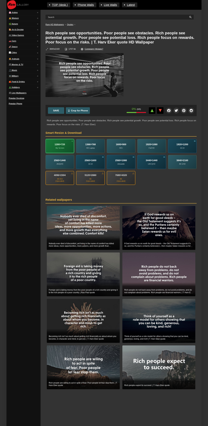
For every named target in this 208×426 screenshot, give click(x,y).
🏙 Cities (13, 52)
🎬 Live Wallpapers (17, 93)
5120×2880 (90, 175)
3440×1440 (151, 160)
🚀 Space (13, 47)
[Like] (152, 110)
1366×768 (90, 144)
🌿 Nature (13, 24)
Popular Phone (15, 104)
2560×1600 (90, 160)
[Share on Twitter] (176, 110)
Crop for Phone (79, 110)
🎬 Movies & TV (16, 64)
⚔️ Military (14, 76)
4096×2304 (60, 175)
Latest (131, 5)
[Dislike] (160, 110)
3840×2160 (182, 160)
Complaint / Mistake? (94, 49)
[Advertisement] (162, 76)
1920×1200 (182, 144)
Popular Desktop (16, 98)
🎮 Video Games (16, 35)
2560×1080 (121, 160)
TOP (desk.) (60, 5)
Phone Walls (86, 5)
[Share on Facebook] (169, 110)
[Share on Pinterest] (184, 110)
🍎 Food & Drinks (17, 82)
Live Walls (110, 5)
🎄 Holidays (14, 87)
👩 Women (14, 18)
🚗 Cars (12, 41)
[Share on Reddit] (191, 110)
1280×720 (60, 144)
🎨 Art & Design (16, 29)
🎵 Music (13, 70)
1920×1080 (151, 144)
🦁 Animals (14, 59)
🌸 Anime (13, 12)
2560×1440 (60, 160)
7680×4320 (121, 175)
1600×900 (121, 144)
